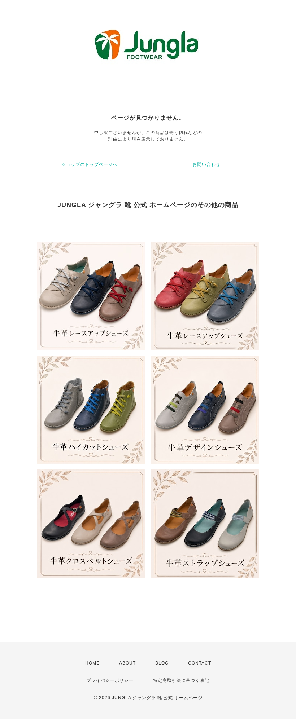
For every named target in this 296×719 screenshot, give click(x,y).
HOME (92, 663)
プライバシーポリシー (110, 680)
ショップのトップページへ (89, 164)
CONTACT (199, 663)
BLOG (162, 663)
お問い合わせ (206, 164)
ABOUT (127, 663)
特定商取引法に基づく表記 (181, 680)
